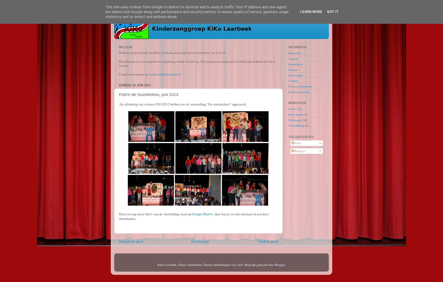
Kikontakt (294, 120)
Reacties (299, 151)
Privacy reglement (300, 86)
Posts (297, 143)
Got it (333, 12)
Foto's (292, 109)
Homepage (200, 241)
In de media (295, 114)
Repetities (294, 53)
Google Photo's (202, 214)
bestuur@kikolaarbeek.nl (165, 74)
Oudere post (267, 241)
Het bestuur (295, 75)
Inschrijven (295, 64)
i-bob (239, 265)
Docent (293, 70)
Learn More (311, 12)
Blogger (280, 265)
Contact (293, 81)
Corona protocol (298, 92)
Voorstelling (296, 125)
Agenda (293, 59)
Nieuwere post (131, 241)
